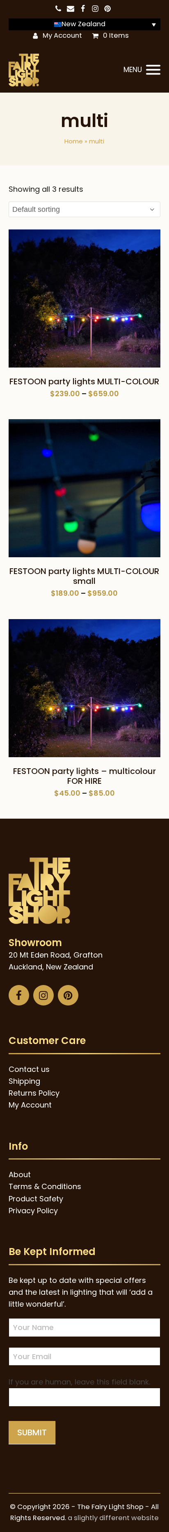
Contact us (29, 1069)
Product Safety (36, 1199)
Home (73, 141)
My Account (62, 35)
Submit (32, 1432)
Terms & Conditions (45, 1186)
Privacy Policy (33, 1210)
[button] (141, 70)
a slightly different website (113, 1518)
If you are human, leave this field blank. (79, 1382)
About (20, 1174)
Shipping (24, 1081)
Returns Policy (34, 1093)
